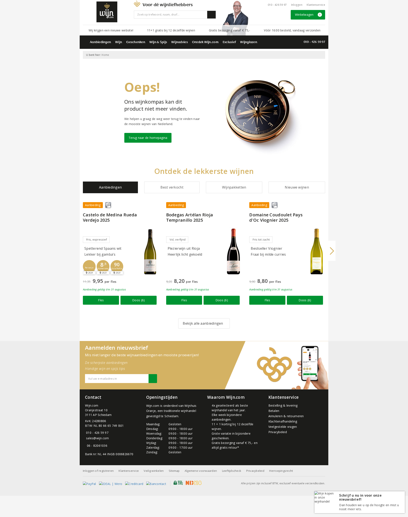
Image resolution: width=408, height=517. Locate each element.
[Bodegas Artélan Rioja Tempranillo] (233, 251)
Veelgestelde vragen (282, 427)
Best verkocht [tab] (171, 187)
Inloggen (296, 5)
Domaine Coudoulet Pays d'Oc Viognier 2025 (276, 217)
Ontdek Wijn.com (205, 42)
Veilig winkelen (154, 471)
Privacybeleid (277, 432)
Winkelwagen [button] (308, 15)
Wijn (118, 42)
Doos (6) (138, 300)
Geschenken (135, 42)
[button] (89, 266)
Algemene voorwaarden (201, 471)
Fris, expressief (96, 239)
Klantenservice (316, 5)
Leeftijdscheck (231, 471)
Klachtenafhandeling (282, 421)
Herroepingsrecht (281, 471)
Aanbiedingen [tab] (110, 187)
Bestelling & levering (283, 405)
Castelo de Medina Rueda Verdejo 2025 (110, 217)
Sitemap (174, 471)
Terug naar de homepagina (148, 138)
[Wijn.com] (106, 11)
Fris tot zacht (261, 239)
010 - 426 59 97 (277, 5)
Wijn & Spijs (158, 42)
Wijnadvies (179, 42)
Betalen (273, 411)
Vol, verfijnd (178, 239)
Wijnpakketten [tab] (234, 187)
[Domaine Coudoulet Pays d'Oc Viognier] (316, 251)
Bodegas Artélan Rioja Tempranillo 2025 (189, 217)
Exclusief (229, 42)
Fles (101, 300)
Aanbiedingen (100, 42)
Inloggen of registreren (98, 471)
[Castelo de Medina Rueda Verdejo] (150, 251)
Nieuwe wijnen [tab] (297, 187)
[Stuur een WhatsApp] (86, 446)
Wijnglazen (248, 42)
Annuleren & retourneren (286, 416)
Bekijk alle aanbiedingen (203, 323)
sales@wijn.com (97, 438)
